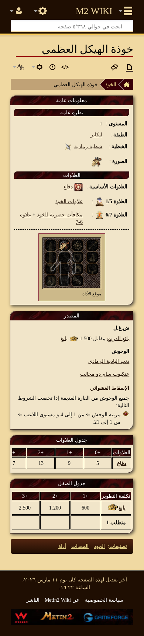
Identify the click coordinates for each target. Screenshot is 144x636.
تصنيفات (118, 546)
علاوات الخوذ (69, 201)
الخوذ (110, 84)
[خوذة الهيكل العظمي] (64, 245)
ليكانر (96, 135)
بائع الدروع (118, 338)
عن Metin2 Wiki (62, 600)
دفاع (68, 187)
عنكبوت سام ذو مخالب (104, 374)
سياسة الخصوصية (104, 600)
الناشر (33, 600)
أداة (62, 546)
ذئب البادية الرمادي (108, 361)
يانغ (64, 338)
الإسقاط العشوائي (109, 388)
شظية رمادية (88, 146)
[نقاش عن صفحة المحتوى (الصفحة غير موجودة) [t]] (114, 67)
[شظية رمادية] (68, 146)
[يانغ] (73, 338)
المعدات (80, 546)
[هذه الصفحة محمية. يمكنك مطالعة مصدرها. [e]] (65, 67)
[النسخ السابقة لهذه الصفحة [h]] (52, 67)
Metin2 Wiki (94, 11)
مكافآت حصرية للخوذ (60, 215)
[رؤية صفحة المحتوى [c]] (129, 67)
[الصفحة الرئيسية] (128, 84)
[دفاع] (78, 187)
